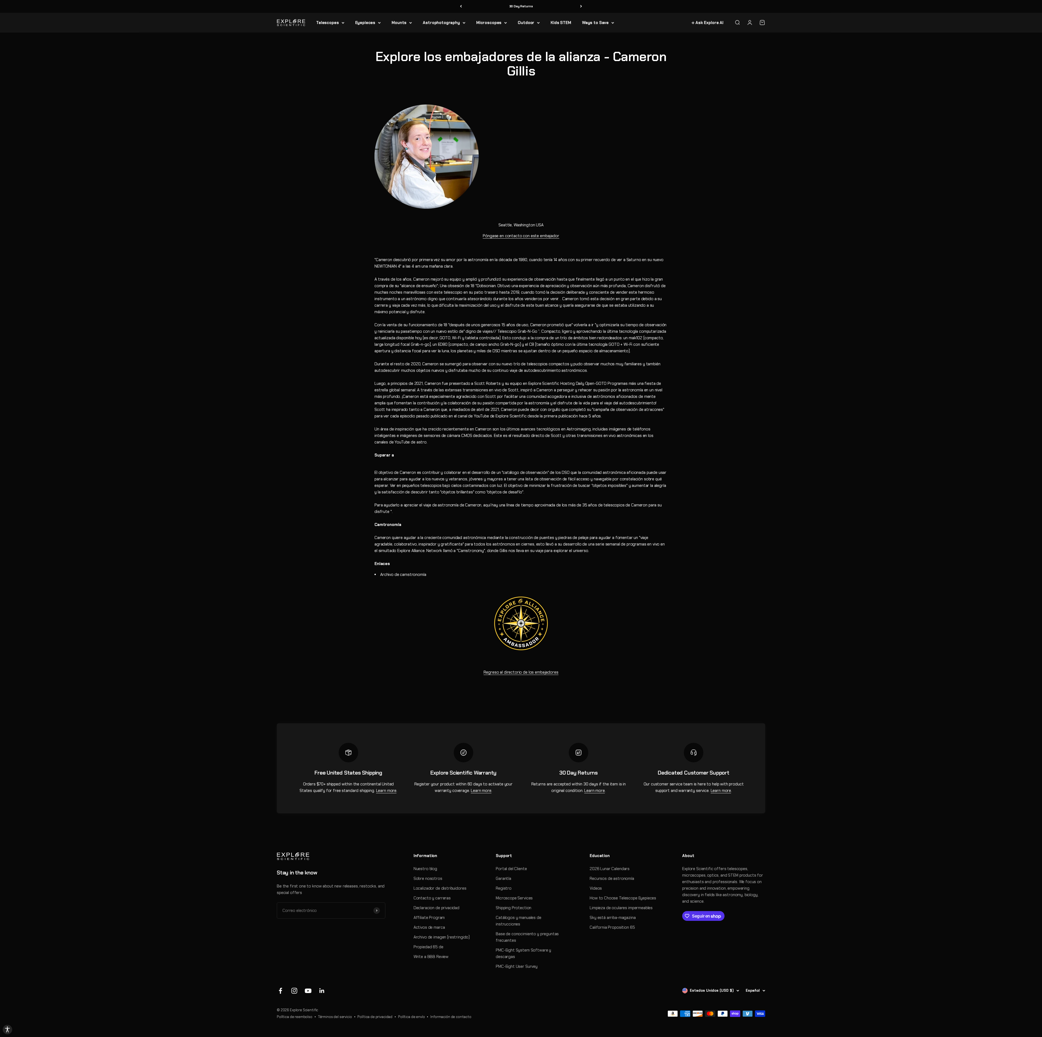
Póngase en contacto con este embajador (521, 236)
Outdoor (526, 22)
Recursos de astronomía (612, 878)
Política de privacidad (374, 1016)
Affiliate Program (429, 917)
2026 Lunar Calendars (610, 868)
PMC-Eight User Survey (517, 966)
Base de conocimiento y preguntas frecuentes (527, 937)
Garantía (503, 878)
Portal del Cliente (511, 868)
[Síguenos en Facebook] (280, 990)
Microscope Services (514, 898)
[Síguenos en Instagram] (294, 990)
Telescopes (327, 22)
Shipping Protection (513, 908)
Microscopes (488, 22)
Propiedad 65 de (428, 947)
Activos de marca (429, 927)
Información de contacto (450, 1016)
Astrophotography (441, 22)
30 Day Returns (521, 6)
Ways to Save (595, 22)
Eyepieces (365, 22)
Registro (504, 888)
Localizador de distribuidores (440, 888)
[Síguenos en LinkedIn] (322, 990)
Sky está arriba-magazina (613, 917)
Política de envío (411, 1016)
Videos (596, 888)
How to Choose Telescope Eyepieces (623, 898)
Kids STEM (561, 22)
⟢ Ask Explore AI (707, 22)
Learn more (386, 790)
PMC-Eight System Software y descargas (523, 953)
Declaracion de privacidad (436, 908)
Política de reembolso (294, 1016)
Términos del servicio (335, 1016)
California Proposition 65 (612, 927)
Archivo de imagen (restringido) (442, 937)
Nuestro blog (425, 868)
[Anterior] (461, 6)
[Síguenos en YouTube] (308, 990)
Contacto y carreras (432, 898)
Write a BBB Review (431, 956)
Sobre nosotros (428, 878)
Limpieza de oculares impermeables (621, 908)
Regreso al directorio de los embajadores (521, 672)
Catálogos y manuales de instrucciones (518, 921)
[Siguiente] (581, 6)
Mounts (399, 22)
